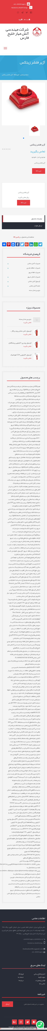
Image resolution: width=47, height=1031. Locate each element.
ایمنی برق (34, 467)
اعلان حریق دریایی (18, 457)
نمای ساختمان (34, 838)
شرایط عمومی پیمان (24, 764)
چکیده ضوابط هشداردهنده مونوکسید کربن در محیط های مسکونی (26, 783)
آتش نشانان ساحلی (29, 812)
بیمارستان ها (27, 480)
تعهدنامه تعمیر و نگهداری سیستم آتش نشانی (24, 475)
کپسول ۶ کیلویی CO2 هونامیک (27, 832)
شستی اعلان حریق (30, 444)
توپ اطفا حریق (36, 602)
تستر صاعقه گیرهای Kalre (31, 665)
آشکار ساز (34, 480)
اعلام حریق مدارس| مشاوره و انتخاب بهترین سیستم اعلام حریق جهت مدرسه (24, 741)
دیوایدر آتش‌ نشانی (21, 854)
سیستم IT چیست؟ (18, 777)
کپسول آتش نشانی (32, 428)
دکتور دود (28, 615)
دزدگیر (31, 877)
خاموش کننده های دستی (30, 890)
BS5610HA (33, 870)
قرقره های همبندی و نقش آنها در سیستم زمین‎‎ (25, 407)
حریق (34, 557)
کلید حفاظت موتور (24, 838)
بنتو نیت (17, 641)
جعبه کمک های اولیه (22, 699)
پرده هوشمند (26, 505)
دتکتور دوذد (19, 421)
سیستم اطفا (34, 609)
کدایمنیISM (31, 786)
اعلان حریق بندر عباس (17, 480)
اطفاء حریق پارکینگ (31, 835)
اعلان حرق (24, 654)
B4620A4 (30, 470)
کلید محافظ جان (30, 677)
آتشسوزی (13, 421)
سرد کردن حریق (28, 473)
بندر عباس (24, 412)
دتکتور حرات (33, 509)
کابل (25, 677)
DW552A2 (16, 864)
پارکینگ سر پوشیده (26, 841)
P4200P (6, 870)
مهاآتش (34, 819)
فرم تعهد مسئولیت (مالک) (21, 534)
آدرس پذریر (32, 644)
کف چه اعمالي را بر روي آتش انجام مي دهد (24, 499)
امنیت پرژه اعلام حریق (22, 441)
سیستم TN (15, 803)
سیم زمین (24, 815)
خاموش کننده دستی (31, 434)
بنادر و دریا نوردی (23, 402)
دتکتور (34, 615)
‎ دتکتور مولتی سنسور (18, 522)
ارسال (7, 1004)
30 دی (34, 612)
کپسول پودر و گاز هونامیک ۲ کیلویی (25, 808)
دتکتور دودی (33, 686)
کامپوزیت (33, 845)
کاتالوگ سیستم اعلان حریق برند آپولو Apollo (24, 468)
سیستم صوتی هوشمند (29, 486)
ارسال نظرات (38, 225)
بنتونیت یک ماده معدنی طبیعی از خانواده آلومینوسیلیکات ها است (23, 606)
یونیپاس (18, 654)
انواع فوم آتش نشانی (26, 557)
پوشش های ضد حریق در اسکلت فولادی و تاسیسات (24, 769)
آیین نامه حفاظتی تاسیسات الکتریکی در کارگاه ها (24, 746)
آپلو (31, 421)
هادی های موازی (32, 622)
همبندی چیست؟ (32, 415)
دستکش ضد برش (19, 712)
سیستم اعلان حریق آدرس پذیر (24, 893)
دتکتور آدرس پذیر (31, 719)
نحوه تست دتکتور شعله (17, 677)
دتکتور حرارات (32, 457)
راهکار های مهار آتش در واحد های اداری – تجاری (24, 572)
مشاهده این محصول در (23, 237)
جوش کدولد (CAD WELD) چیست (25, 744)
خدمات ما (21, 977)
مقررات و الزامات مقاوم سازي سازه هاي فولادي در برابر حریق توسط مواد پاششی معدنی (24, 538)
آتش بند (23, 696)
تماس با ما (42, 983)
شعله (28, 412)
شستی (26, 644)
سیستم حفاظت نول (21, 786)
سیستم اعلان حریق (24, 386)
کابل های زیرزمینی (20, 790)
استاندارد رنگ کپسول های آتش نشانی (25, 576)
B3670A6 (30, 864)
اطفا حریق (26, 392)
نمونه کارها (41, 977)
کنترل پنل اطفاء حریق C (29, 551)
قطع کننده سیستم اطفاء (24, 722)
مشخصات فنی (20, 667)
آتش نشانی (25, 396)
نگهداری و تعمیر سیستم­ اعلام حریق (23, 725)
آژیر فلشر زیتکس (7, 74)
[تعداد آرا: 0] (3, 149)
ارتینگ (32, 412)
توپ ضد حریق (28, 793)
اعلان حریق (30, 389)
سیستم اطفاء (33, 796)
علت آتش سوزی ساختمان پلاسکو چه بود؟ (20, 599)
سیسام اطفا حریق (24, 728)
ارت (35, 683)
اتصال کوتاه (33, 799)
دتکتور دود (31, 402)
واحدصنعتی (17, 806)
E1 (32, 841)
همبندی (19, 505)
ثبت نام (26, 19)
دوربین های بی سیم (28, 880)
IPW (31, 861)
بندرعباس (15, 386)
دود (17, 409)
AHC (27, 796)
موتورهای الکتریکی (20, 835)
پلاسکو (35, 599)
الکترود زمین (15, 764)
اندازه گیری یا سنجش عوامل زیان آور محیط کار (25, 430)
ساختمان (35, 515)
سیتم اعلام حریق (22, 425)
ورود (19, 19)
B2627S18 (23, 864)
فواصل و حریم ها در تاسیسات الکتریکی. (24, 778)
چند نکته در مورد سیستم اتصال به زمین (27, 586)
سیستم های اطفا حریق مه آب (28, 447)
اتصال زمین (30, 761)
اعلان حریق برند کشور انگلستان (25, 527)
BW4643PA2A (24, 870)
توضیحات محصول (36, 218)
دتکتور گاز (30, 425)
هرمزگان (37, 386)
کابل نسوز (22, 399)
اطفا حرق (30, 712)
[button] (23, 138)
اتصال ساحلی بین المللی (18, 796)
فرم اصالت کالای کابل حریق (19, 415)
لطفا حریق (20, 473)
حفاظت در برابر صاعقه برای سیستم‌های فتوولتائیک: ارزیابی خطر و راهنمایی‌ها (25, 632)
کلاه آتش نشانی (33, 554)
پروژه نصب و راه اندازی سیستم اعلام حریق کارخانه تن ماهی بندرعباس (24, 510)
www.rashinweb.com (32, 1026)
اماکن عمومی (17, 418)
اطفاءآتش (26, 822)
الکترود (33, 828)
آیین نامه (34, 757)
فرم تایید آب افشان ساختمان (24, 515)
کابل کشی (29, 467)
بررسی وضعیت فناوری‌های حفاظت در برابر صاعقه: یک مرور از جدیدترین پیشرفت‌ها (24, 670)
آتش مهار (32, 386)
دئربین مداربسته (29, 883)
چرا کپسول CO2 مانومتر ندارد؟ (22, 602)
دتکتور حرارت (26, 509)
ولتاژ (17, 832)
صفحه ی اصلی (24, 74)
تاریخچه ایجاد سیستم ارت (27, 544)
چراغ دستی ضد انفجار (18, 580)
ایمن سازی (23, 460)
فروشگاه (16, 74)
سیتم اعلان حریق (32, 654)
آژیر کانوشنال (24, 715)
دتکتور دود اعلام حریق (28, 660)
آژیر (33, 648)
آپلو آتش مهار (33, 534)
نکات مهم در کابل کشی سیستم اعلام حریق (23, 481)
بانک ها (26, 457)
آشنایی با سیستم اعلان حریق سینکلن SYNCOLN (24, 523)
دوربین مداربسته (18, 883)
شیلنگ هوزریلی (20, 444)
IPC (35, 864)
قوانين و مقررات (40, 980)
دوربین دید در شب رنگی (24, 887)
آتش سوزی (15, 402)
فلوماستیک (32, 441)
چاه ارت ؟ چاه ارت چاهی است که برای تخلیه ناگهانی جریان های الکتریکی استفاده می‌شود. (24, 732)
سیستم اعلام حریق (31, 399)
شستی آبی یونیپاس (19, 615)
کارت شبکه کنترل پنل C (22, 735)
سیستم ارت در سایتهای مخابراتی (27, 651)
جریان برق (29, 757)
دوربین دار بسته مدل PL (28, 803)
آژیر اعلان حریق (22, 428)
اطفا (22, 392)
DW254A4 (31, 854)
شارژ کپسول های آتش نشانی (29, 418)
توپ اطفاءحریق (25, 806)
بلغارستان (26, 667)
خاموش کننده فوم (31, 460)
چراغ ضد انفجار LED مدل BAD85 (23, 635)
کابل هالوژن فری (30, 522)
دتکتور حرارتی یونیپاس (30, 702)
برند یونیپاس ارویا (29, 683)
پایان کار (32, 505)
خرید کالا (38, 171)
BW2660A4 (27, 828)
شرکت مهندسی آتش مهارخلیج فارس (26, 530)
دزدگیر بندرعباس (24, 877)
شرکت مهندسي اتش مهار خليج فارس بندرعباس (24, 404)
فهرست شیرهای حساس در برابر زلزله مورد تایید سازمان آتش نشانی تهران (24, 491)
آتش (16, 651)
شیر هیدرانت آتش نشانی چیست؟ (26, 593)
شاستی (26, 712)
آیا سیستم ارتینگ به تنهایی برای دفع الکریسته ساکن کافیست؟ (24, 569)
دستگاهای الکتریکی (31, 790)
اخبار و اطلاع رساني (39, 974)
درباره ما (35, 473)
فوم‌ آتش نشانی (26, 564)
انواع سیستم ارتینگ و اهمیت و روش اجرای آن (24, 766)
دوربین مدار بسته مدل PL (25, 754)
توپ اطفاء (33, 806)
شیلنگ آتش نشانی (21, 638)
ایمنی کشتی (21, 434)
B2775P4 (36, 667)
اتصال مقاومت (15, 838)
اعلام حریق (26, 421)
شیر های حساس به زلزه (22, 463)
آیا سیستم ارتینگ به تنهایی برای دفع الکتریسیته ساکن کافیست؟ (24, 627)
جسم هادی (24, 738)
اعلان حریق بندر (20, 541)
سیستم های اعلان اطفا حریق (28, 641)
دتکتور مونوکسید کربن (29, 454)
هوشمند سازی (20, 528)
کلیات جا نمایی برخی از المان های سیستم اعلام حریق (24, 488)
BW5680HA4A (14, 870)
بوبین (9, 864)
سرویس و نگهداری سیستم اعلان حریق (24, 438)
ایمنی (29, 396)
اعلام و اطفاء (34, 851)
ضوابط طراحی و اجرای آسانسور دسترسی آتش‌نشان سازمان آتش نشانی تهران (23, 846)
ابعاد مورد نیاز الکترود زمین (23, 706)
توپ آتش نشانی (25, 799)
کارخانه (35, 793)
